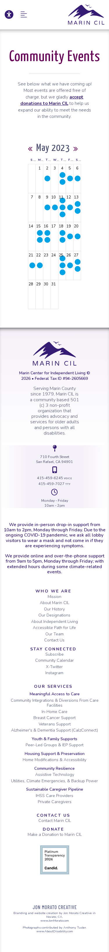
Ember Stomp (78, 236)
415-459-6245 (54, 477)
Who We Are (53, 591)
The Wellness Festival (78, 178)
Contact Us (54, 640)
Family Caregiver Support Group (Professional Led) (78, 269)
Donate (53, 829)
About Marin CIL (54, 603)
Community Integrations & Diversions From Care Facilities (55, 703)
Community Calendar (54, 660)
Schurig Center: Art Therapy (62, 214)
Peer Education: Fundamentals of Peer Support (47, 240)
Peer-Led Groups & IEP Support (54, 745)
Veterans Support (55, 724)
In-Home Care (54, 711)
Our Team (54, 634)
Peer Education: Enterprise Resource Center (47, 207)
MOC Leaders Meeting (40, 265)
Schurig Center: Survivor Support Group (40, 233)
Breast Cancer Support (54, 718)
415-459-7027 (54, 483)
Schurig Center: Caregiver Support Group (78, 204)
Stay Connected (53, 649)
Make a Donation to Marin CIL (55, 834)
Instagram (54, 673)
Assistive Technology (54, 774)
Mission (54, 596)
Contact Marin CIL (54, 820)
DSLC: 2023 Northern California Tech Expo (70, 236)
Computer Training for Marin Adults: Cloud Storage (70, 207)
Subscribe (54, 654)
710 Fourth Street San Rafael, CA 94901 (54, 459)
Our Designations (54, 615)
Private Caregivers (55, 802)
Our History (54, 609)
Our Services (53, 686)
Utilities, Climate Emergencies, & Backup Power (54, 781)
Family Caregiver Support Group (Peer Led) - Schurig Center (78, 211)
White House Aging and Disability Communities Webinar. (70, 178)
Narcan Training (47, 178)
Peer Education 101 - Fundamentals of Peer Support (47, 233)
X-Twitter (54, 667)
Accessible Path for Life (54, 627)
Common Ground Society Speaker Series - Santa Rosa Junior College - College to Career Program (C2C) (55, 207)
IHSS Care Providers (54, 795)
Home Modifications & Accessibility (54, 760)
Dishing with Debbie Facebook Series (62, 175)
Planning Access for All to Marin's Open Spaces (62, 182)
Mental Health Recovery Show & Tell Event (62, 272)
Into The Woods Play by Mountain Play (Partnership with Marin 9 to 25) (32, 265)
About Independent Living (54, 621)
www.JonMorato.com (54, 920)
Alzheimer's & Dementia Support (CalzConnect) (54, 730)
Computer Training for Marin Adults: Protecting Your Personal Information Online (70, 265)
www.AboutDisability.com (54, 931)
